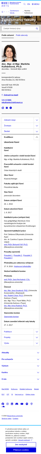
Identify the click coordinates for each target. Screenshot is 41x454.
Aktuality (5, 353)
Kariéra (5, 372)
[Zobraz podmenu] (36, 352)
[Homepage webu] (11, 4)
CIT (8, 394)
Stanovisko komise (11, 317)
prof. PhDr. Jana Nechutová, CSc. (17, 279)
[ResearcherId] (3, 108)
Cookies (15, 418)
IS (12, 394)
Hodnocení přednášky (22, 266)
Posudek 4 (8, 258)
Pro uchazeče (7, 359)
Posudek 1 (8, 255)
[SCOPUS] (7, 108)
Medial (36, 389)
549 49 (6, 100)
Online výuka (30, 394)
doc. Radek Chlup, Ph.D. (13, 295)
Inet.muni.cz (19, 394)
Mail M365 (5, 389)
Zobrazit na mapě (11, 95)
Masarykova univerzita (15, 416)
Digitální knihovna (26, 389)
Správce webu (6, 418)
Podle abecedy (22, 35)
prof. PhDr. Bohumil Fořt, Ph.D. (16, 244)
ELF (3, 394)
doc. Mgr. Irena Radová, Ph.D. (15, 306)
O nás (4, 379)
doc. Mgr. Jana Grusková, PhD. (16, 290)
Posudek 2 (18, 255)
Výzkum (5, 366)
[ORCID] (11, 108)
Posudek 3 (27, 255)
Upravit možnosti (24, 440)
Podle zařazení (8, 35)
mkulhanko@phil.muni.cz (12, 102)
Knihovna (14, 389)
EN (28, 4)
